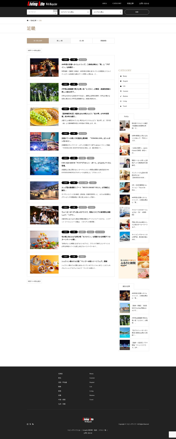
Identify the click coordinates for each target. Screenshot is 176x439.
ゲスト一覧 (102, 430)
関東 (59, 386)
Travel (125, 106)
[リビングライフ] (42, 3)
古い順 (81, 40)
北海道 (60, 373)
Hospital (125, 81)
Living (125, 101)
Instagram (27, 424)
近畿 (59, 395)
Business (125, 96)
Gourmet (125, 91)
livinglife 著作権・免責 (90, 430)
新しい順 (60, 40)
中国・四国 (61, 399)
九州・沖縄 (61, 404)
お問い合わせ (144, 3)
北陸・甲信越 (62, 382)
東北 (59, 378)
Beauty (125, 76)
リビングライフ (131, 424)
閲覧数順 (103, 40)
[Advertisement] (134, 51)
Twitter (30, 424)
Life (124, 86)
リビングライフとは (73, 430)
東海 (59, 391)
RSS (33, 424)
